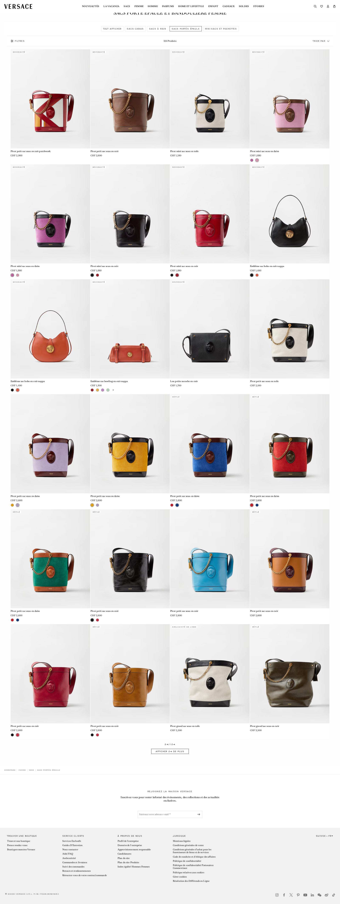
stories (258, 6)
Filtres (20, 41)
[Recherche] (315, 6)
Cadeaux (229, 6)
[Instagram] (277, 895)
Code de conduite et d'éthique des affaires (194, 856)
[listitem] (112, 28)
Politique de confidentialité (187, 860)
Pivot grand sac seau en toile (185, 726)
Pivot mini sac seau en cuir (104, 266)
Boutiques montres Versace (21, 849)
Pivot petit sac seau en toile (264, 381)
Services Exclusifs (71, 840)
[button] (334, 6)
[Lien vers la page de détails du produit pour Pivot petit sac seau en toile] (290, 328)
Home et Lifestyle (191, 6)
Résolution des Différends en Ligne (191, 880)
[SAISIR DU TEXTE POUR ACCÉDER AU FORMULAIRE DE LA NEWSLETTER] (199, 814)
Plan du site (124, 858)
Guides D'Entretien (72, 845)
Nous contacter (70, 849)
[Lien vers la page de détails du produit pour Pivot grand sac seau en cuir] (290, 673)
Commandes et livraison (74, 862)
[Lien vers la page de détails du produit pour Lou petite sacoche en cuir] (210, 328)
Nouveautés (90, 6)
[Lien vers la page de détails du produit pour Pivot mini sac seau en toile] (210, 98)
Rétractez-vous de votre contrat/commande (84, 875)
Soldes (244, 6)
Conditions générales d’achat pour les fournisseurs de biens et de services (192, 851)
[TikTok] (334, 895)
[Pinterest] (298, 895)
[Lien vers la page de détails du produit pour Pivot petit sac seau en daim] (50, 443)
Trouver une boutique (18, 840)
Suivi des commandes (73, 866)
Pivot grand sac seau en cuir (264, 726)
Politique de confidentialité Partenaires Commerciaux (193, 867)
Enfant (213, 6)
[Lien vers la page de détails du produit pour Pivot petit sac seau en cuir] (130, 98)
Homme (153, 6)
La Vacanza (111, 6)
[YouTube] (305, 895)
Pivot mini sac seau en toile (184, 151)
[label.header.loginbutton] (328, 6)
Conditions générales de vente (188, 845)
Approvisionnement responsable (134, 849)
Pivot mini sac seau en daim (264, 151)
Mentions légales (181, 840)
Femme (139, 6)
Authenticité (69, 858)
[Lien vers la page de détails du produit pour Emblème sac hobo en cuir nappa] (290, 214)
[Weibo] (326, 895)
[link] (10, 770)
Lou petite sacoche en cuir (184, 381)
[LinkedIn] (312, 895)
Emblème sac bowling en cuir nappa (109, 381)
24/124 (170, 744)
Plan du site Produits (128, 862)
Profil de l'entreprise (128, 840)
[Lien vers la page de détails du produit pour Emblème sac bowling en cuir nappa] (130, 328)
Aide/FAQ (67, 853)
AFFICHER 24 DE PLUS (170, 751)
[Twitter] (291, 895)
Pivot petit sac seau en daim (25, 496)
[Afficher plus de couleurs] (113, 390)
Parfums (168, 6)
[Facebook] (284, 895)
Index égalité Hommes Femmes (133, 866)
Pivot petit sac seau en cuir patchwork (31, 151)
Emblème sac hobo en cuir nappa (267, 266)
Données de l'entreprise (130, 845)
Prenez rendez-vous (17, 845)
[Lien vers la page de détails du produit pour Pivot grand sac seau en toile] (210, 673)
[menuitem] (90, 6)
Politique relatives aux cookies (188, 872)
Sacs (127, 6)
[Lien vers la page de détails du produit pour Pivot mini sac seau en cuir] (130, 214)
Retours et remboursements (76, 870)
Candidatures (124, 853)
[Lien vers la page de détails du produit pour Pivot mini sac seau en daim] (290, 98)
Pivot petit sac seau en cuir (104, 151)
